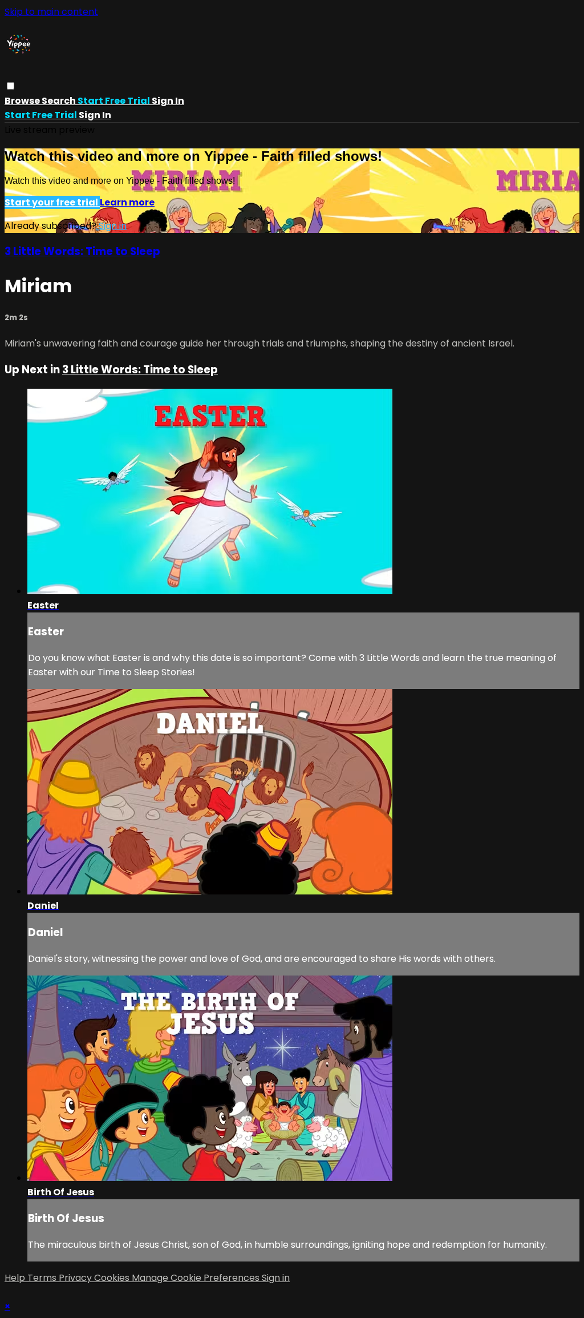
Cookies (113, 1277)
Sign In (95, 115)
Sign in (168, 100)
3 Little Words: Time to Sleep (82, 251)
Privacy (76, 1277)
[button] (10, 86)
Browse (23, 100)
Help (16, 1277)
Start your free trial (52, 202)
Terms (43, 1277)
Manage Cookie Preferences (197, 1277)
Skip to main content (51, 11)
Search (60, 100)
